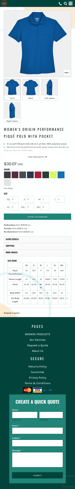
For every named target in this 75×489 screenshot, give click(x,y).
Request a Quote (37, 345)
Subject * (16, 438)
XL (8, 207)
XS (8, 199)
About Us (37, 350)
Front (12, 98)
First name (16, 420)
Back (30, 98)
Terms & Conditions (37, 383)
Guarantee (37, 372)
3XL (38, 207)
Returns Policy (37, 366)
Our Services (38, 339)
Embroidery (9, 225)
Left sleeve (49, 98)
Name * (15, 410)
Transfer (8, 228)
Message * (17, 450)
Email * (15, 425)
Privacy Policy (37, 377)
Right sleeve (12, 121)
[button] (65, 3)
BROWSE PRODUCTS (37, 334)
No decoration (11, 232)
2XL (23, 207)
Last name (43, 420)
